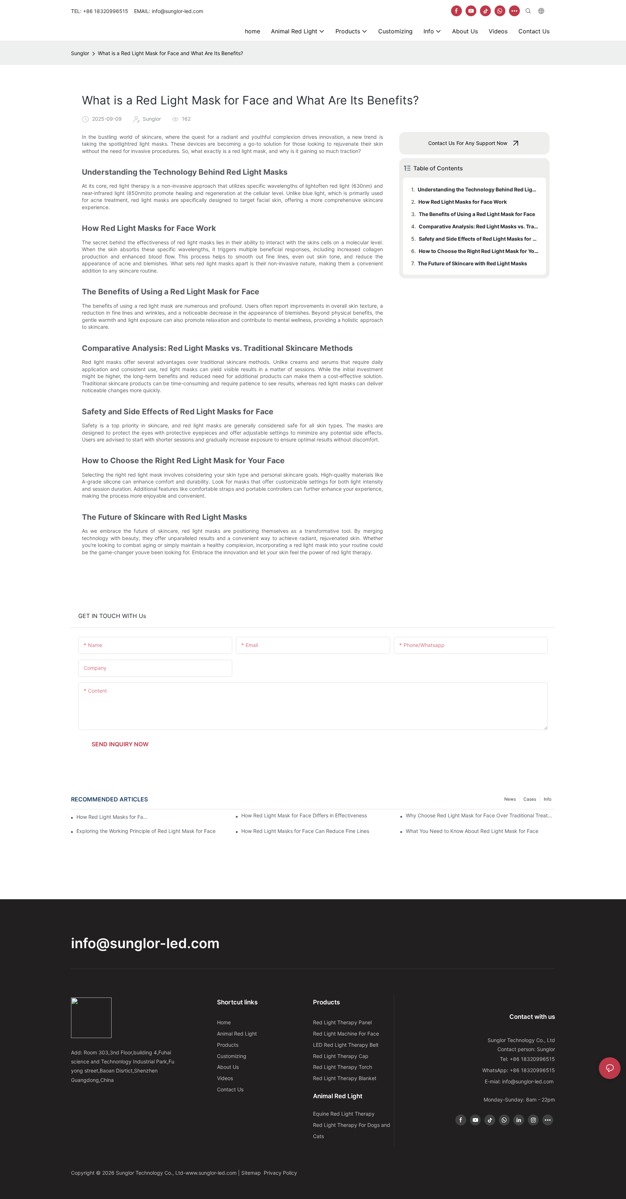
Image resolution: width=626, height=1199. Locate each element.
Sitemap (252, 1173)
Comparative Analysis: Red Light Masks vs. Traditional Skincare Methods (479, 226)
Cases (529, 799)
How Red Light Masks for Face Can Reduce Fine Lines (305, 831)
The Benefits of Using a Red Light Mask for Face (477, 214)
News (510, 799)
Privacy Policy (280, 1173)
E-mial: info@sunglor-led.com (520, 1081)
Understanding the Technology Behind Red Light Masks (478, 189)
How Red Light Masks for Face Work (462, 202)
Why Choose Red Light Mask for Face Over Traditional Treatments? (480, 815)
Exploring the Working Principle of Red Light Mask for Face (146, 831)
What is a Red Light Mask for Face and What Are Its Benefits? (170, 53)
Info (547, 799)
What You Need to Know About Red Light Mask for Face (472, 831)
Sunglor (80, 53)
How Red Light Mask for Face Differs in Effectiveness (304, 815)
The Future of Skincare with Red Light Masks (472, 263)
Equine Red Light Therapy (344, 1114)
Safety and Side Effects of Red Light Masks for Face (479, 239)
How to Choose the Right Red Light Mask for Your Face (479, 251)
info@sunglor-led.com (145, 943)
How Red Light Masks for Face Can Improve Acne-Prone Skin (112, 817)
